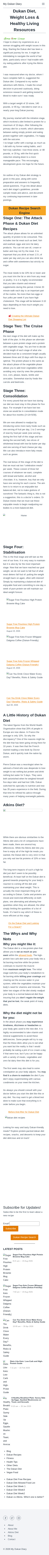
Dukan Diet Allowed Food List (21, 1483)
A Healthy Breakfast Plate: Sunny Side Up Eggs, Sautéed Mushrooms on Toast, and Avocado (28, 1400)
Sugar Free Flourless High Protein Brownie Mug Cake (28, 1256)
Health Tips (12, 1462)
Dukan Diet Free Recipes (19, 1479)
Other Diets (12, 1465)
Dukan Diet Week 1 (16, 1486)
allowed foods (25, 955)
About (10, 1525)
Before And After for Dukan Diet (23, 1112)
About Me (12, 1529)
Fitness (10, 1458)
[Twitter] (12, 1518)
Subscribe (10, 1228)
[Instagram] (18, 1518)
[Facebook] (5, 1518)
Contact (11, 1539)
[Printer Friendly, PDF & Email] (14, 38)
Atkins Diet (13, 1532)
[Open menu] (43, 4)
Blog (9, 1451)
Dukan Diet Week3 (16, 1490)
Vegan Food (12, 1472)
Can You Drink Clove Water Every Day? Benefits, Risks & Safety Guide (29, 1321)
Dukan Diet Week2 (16, 1493)
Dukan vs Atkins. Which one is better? (25, 1497)
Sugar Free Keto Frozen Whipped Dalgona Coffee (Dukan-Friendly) (27, 1286)
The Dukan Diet (14, 1469)
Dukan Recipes (14, 1455)
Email (6, 1223)
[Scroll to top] (42, 1551)
